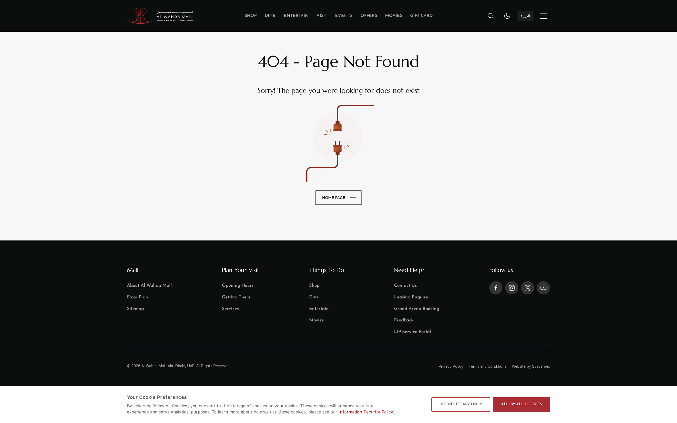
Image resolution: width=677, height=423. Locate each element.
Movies (393, 16)
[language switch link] (543, 16)
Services (230, 309)
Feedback (404, 320)
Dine (270, 16)
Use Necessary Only (461, 404)
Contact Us (405, 285)
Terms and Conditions (487, 366)
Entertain (296, 16)
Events (344, 16)
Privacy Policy (451, 366)
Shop (251, 16)
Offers (368, 16)
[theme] (507, 16)
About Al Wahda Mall (149, 285)
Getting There (236, 297)
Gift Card (421, 16)
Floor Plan (137, 297)
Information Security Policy (365, 412)
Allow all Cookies (521, 404)
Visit (322, 16)
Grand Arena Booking (416, 309)
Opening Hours (238, 285)
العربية (525, 15)
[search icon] (490, 16)
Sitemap (135, 309)
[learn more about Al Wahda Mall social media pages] (495, 287)
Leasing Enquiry (411, 297)
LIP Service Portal (412, 332)
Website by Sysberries (531, 366)
